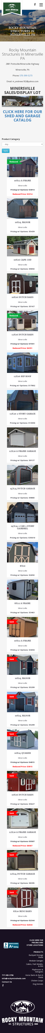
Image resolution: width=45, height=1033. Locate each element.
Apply (6, 150)
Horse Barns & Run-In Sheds (34, 976)
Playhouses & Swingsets (37, 970)
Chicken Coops (37, 980)
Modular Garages (36, 960)
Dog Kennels (38, 984)
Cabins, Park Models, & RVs (34, 965)
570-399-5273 (26, 75)
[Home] (11, 8)
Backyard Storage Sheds (36, 956)
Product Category (11, 139)
